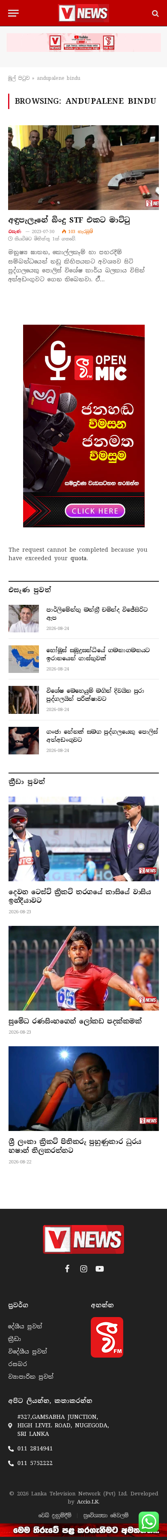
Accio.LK (87, 1501)
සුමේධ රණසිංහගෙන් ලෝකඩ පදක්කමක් (75, 1021)
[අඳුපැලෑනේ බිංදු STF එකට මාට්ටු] (83, 167)
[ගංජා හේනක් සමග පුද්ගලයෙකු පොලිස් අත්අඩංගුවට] (24, 740)
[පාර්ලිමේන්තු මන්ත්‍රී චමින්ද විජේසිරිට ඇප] (24, 618)
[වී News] (83, 13)
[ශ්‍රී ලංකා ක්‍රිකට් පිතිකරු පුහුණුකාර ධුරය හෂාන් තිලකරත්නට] (84, 1088)
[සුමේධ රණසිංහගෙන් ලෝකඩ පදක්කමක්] (84, 968)
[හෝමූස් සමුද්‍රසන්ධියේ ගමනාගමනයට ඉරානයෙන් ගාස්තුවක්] (24, 659)
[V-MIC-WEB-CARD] (84, 426)
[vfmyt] (83, 42)
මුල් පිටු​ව (19, 78)
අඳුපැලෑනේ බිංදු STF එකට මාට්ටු (69, 220)
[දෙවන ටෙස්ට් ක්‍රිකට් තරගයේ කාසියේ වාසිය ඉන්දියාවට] (84, 839)
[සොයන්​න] (154, 13)
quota (79, 558)
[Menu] (13, 13)
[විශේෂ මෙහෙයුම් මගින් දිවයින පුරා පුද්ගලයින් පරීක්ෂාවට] (24, 699)
